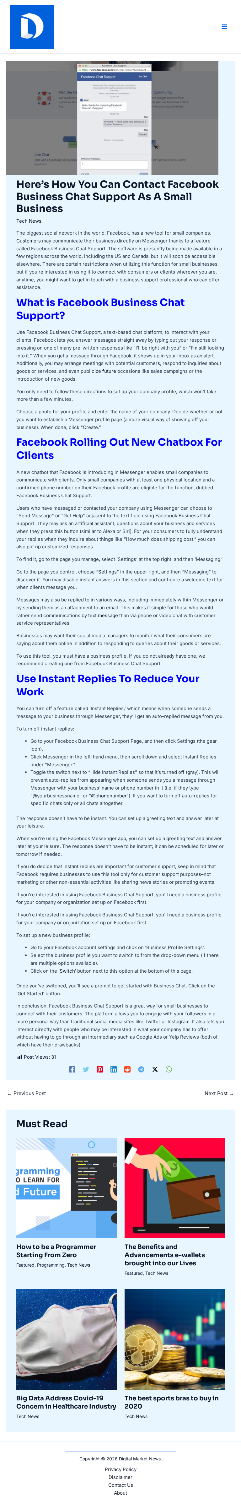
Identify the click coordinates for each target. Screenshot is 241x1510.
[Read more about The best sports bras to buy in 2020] (175, 1339)
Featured (25, 1265)
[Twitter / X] (155, 1069)
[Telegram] (141, 1069)
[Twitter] (86, 1069)
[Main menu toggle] (224, 27)
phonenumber (110, 796)
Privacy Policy (121, 1469)
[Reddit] (127, 1069)
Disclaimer (120, 1477)
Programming (51, 1265)
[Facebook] (72, 1069)
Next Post (219, 1093)
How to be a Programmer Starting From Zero (56, 1251)
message (108, 615)
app (122, 838)
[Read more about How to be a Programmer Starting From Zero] (66, 1188)
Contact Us (120, 1485)
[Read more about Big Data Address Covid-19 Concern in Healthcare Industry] (66, 1339)
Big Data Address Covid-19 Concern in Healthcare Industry (66, 1402)
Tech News (28, 221)
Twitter (152, 1021)
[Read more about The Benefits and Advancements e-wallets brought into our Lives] (175, 1188)
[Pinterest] (100, 1069)
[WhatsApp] (169, 1069)
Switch (67, 971)
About (120, 1493)
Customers (28, 241)
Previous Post (26, 1093)
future (109, 371)
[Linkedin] (113, 1069)
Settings (107, 572)
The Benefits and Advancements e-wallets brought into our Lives (165, 1255)
